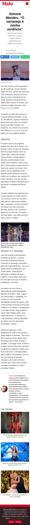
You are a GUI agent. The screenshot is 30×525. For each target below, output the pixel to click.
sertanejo (17, 130)
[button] (27, 3)
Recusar (18, 522)
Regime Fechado (7, 108)
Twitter (16, 57)
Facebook (6, 57)
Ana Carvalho (12, 50)
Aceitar (11, 522)
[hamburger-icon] (28, 7)
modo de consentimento (17, 518)
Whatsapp (26, 57)
